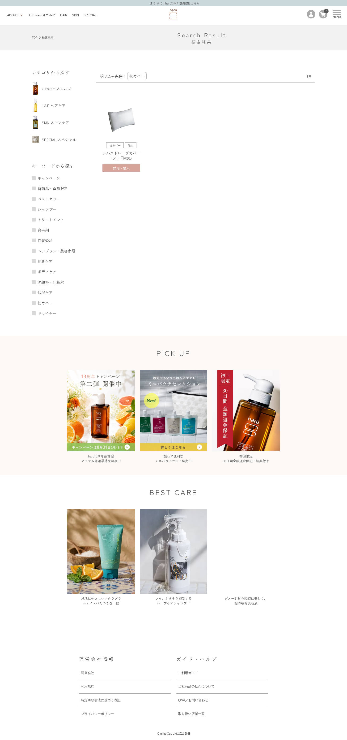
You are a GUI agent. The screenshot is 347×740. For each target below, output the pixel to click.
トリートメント (51, 219)
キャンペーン (49, 178)
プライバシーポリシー (97, 714)
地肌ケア (45, 261)
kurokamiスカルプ (42, 15)
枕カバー (45, 303)
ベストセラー (49, 199)
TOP (35, 37)
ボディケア (47, 271)
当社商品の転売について (196, 686)
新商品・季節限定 (53, 188)
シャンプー (47, 209)
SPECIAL (90, 15)
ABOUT (12, 15)
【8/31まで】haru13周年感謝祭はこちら (173, 3)
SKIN (75, 15)
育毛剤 (43, 230)
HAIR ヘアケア (54, 105)
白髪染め (45, 240)
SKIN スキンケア (55, 122)
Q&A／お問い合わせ (193, 700)
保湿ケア (45, 292)
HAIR (63, 15)
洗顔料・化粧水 (51, 282)
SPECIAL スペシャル (59, 139)
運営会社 (87, 673)
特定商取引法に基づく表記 (101, 700)
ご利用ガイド (188, 673)
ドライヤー (47, 313)
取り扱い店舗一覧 (191, 714)
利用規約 (87, 686)
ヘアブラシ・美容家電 (56, 251)
